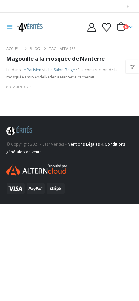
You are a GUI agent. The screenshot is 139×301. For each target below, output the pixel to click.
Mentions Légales (84, 144)
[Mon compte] (92, 27)
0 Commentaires (18, 87)
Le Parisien (31, 70)
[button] (11, 27)
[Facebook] (128, 6)
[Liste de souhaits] (106, 27)
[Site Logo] (30, 27)
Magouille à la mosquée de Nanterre (55, 58)
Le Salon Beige (61, 70)
